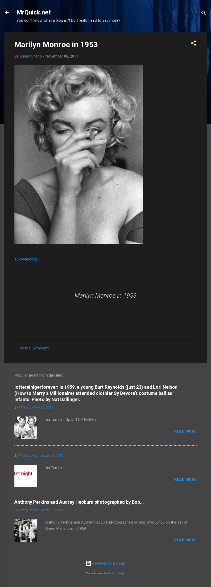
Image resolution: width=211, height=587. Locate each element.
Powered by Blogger (108, 563)
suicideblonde (26, 259)
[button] (193, 44)
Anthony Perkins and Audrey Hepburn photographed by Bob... (79, 502)
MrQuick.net (33, 12)
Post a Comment (34, 348)
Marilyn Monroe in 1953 (56, 44)
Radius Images (117, 573)
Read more (185, 431)
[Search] (204, 14)
